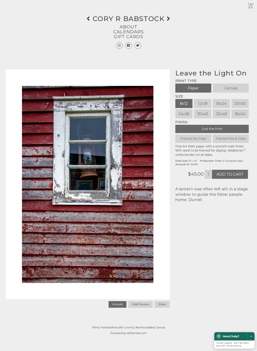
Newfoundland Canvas (150, 327)
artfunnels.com (137, 333)
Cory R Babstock (129, 18)
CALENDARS (128, 31)
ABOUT (128, 27)
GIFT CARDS (128, 36)
